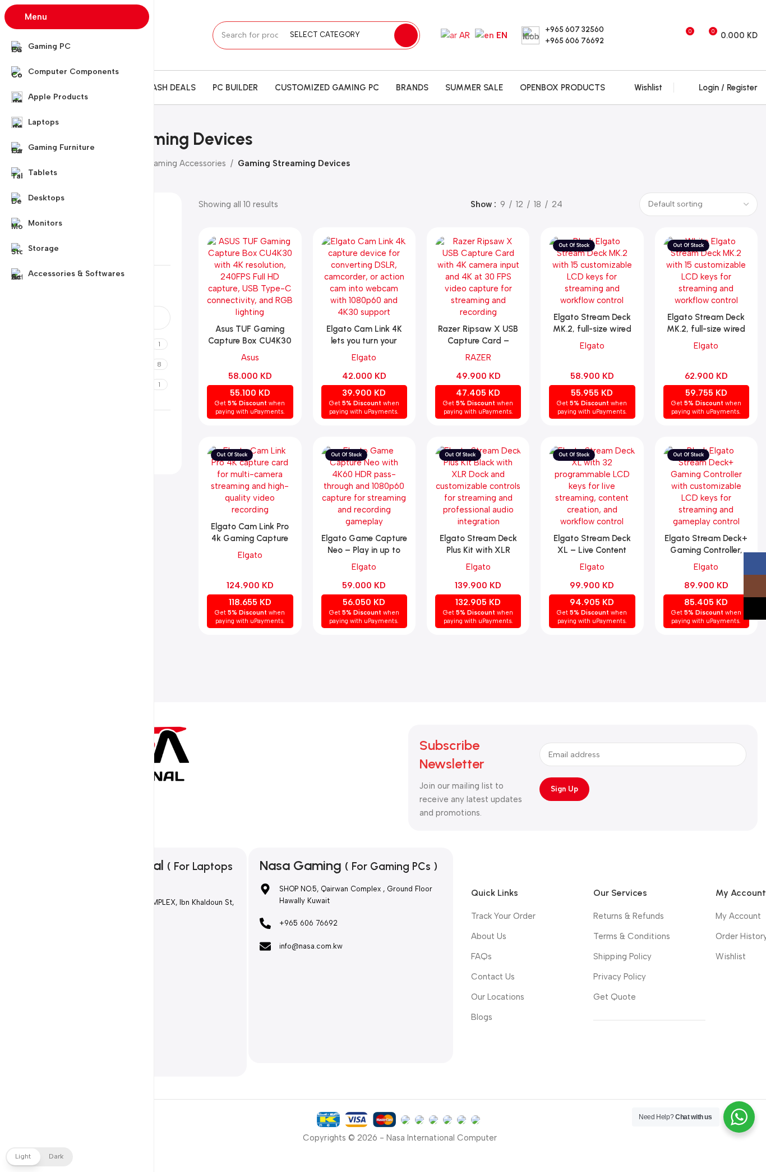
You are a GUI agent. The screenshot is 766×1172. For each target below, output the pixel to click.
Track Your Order (503, 916)
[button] (39, 1156)
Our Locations (497, 997)
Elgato (364, 357)
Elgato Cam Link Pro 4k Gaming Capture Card (250, 538)
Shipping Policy (622, 956)
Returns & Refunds (628, 916)
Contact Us (493, 977)
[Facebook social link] (622, 35)
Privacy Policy (619, 977)
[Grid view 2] (583, 204)
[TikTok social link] (651, 35)
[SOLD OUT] (592, 271)
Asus (250, 357)
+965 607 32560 (574, 29)
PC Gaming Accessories (179, 163)
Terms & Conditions (631, 936)
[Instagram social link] (636, 35)
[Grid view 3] (603, 204)
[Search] (406, 35)
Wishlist (731, 956)
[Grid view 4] (622, 204)
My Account (738, 916)
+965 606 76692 (574, 40)
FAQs (481, 956)
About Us (488, 936)
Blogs (481, 1017)
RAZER (478, 357)
